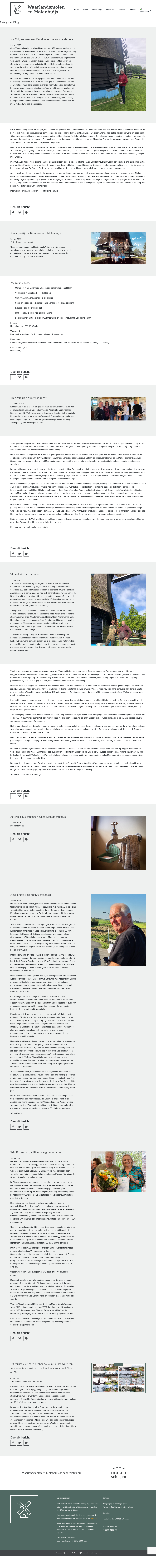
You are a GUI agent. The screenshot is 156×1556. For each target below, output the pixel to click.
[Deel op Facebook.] (13, 212)
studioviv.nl (75, 1553)
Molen (85, 9)
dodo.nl (61, 1553)
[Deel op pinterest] (26, 212)
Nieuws (122, 9)
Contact (132, 9)
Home (76, 9)
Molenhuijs (97, 9)
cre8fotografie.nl (96, 1553)
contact (94, 1518)
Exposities (110, 9)
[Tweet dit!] (19, 212)
